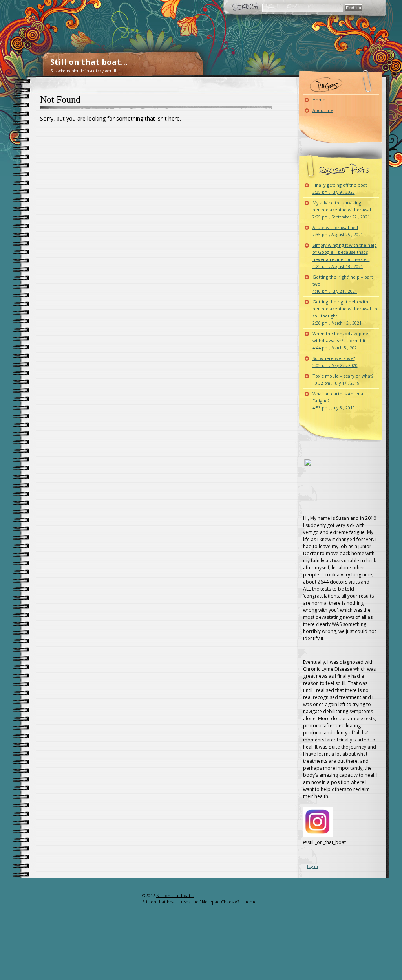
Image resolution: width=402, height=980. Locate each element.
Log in (312, 866)
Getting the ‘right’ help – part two (342, 284)
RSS (129, 911)
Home (318, 100)
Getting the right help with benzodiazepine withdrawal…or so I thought (345, 312)
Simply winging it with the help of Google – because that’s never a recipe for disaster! (344, 255)
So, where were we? (335, 361)
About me (322, 110)
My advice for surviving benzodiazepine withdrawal (341, 210)
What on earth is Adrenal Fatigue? (338, 401)
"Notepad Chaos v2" (220, 902)
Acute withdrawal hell (337, 230)
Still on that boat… (89, 62)
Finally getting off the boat (339, 188)
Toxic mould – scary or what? (342, 379)
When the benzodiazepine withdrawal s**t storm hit (340, 340)
